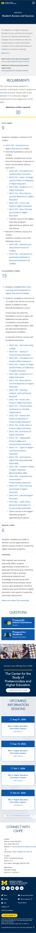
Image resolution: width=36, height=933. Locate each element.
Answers (15, 625)
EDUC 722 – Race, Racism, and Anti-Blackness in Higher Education (21, 196)
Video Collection (25, 899)
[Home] (8, 2)
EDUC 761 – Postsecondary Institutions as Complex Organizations (20, 409)
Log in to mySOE (8, 915)
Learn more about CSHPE (18, 690)
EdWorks (4, 907)
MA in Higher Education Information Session (18, 727)
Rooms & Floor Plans (27, 895)
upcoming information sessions (18, 61)
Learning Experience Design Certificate (14, 71)
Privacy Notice (22, 902)
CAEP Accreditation (7, 910)
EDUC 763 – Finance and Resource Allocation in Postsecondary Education (20, 418)
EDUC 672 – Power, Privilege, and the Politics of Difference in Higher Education (21, 180)
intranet (3, 96)
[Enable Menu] (33, 3)
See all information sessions (18, 816)
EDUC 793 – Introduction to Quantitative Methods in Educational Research (20, 257)
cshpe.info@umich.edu (21, 852)
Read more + (5, 53)
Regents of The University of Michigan (22, 927)
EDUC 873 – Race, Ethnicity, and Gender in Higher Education (20, 212)
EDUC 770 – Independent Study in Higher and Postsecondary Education (20, 441)
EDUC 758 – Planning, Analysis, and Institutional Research (20, 393)
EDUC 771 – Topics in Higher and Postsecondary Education (21, 450)
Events (6, 899)
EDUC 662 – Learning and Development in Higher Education (19, 290)
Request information (19, 637)
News (5, 895)
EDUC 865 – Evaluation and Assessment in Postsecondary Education (20, 479)
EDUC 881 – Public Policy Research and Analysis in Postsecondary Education (20, 505)
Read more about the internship (15, 600)
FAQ (5, 903)
